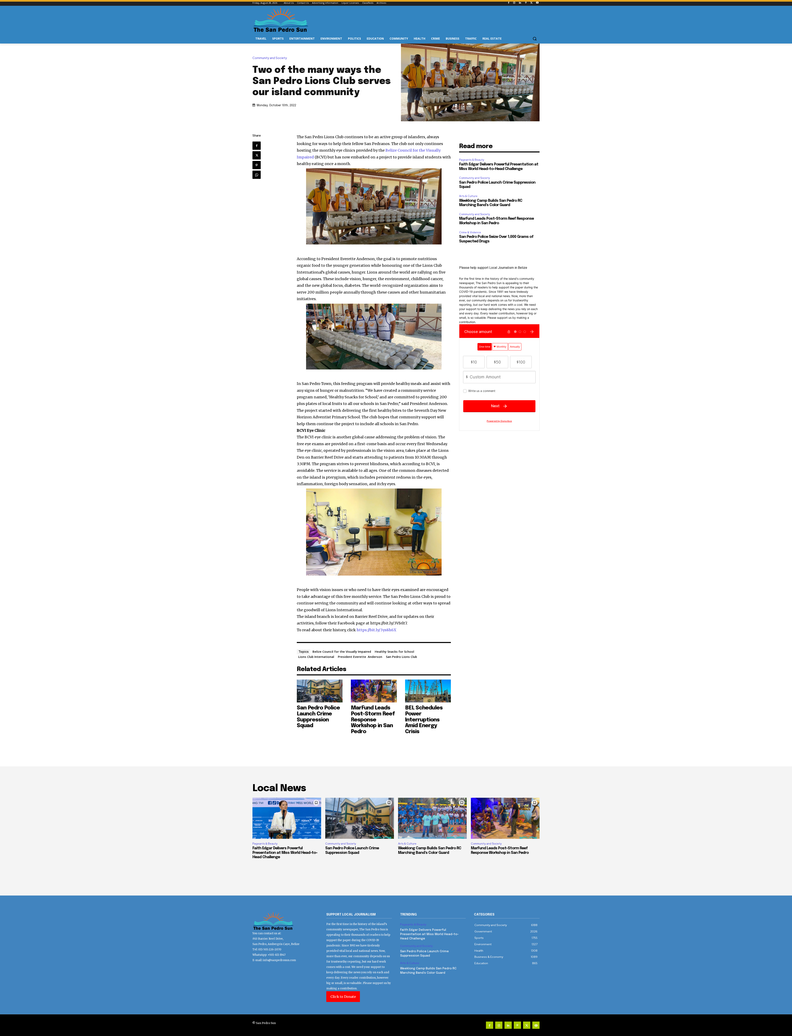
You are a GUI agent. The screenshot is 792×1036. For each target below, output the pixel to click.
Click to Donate (343, 997)
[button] (535, 39)
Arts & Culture (468, 196)
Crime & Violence (470, 232)
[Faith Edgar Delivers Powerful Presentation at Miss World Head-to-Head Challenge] (286, 818)
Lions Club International (316, 657)
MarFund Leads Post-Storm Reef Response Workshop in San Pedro (373, 719)
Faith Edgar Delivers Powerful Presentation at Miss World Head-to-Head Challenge (284, 852)
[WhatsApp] (256, 175)
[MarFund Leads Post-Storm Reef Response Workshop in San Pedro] (374, 691)
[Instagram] (514, 3)
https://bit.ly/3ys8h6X (376, 630)
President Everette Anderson (360, 657)
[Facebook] (508, 3)
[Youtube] (537, 3)
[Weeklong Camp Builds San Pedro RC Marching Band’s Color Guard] (432, 818)
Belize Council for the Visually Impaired (341, 651)
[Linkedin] (520, 3)
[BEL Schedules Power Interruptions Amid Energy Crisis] (428, 691)
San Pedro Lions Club (401, 657)
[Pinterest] (525, 3)
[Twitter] (531, 3)
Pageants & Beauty (471, 160)
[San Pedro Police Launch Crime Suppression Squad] (320, 691)
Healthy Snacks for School (394, 651)
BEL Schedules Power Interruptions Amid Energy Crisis (424, 719)
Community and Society (269, 58)
